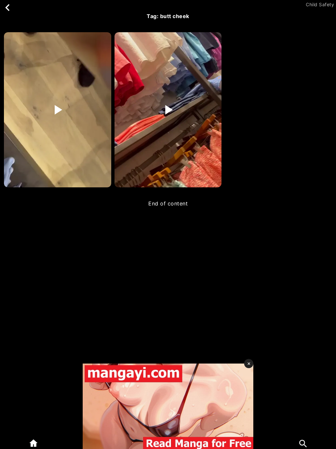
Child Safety (320, 4)
